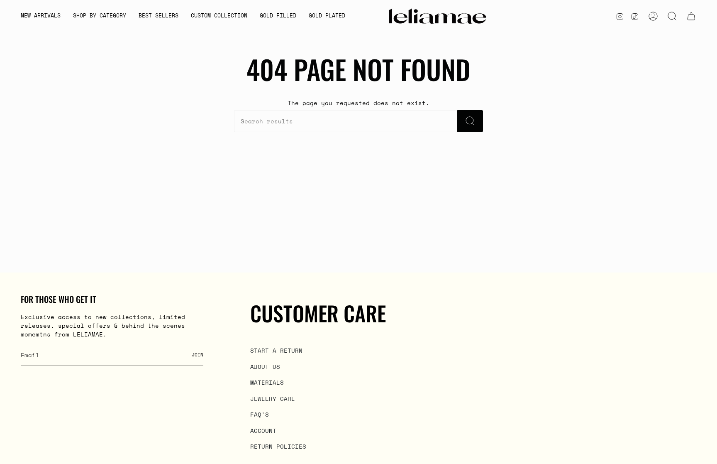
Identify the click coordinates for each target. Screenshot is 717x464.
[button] (99, 16)
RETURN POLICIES (278, 446)
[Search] (470, 121)
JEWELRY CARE (272, 398)
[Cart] (691, 16)
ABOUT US (265, 366)
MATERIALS (267, 382)
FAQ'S (259, 414)
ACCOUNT (263, 430)
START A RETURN (276, 350)
